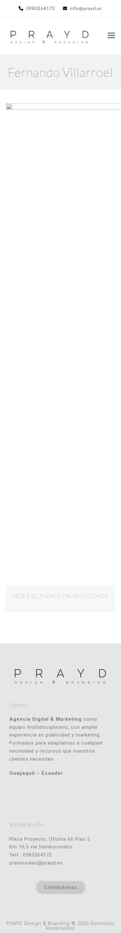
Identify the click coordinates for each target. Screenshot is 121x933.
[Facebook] (46, 798)
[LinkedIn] (75, 798)
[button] (111, 35)
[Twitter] (61, 798)
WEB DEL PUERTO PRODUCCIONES (60, 596)
